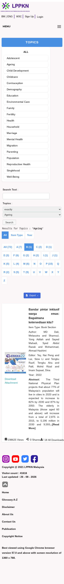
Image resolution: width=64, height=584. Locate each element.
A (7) (19, 247)
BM (3, 16)
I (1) (45, 255)
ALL (26, 51)
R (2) (6, 272)
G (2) (26, 255)
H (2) (36, 255)
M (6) (26, 263)
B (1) (29, 247)
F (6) (16, 255)
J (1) (54, 255)
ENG (10, 16)
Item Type (17, 235)
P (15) (49, 263)
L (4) (16, 263)
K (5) (6, 263)
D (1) (49, 247)
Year (29, 235)
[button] (9, 222)
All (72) (8, 247)
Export (33, 295)
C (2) (39, 247)
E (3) (6, 255)
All (5, 235)
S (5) (16, 272)
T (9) (26, 272)
